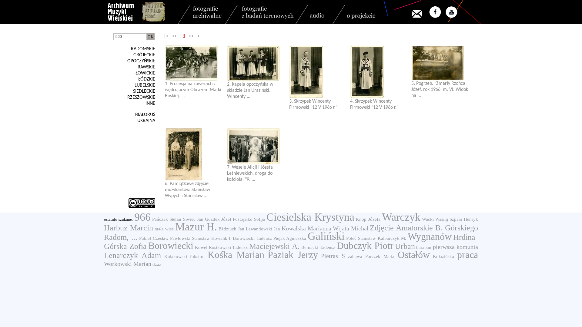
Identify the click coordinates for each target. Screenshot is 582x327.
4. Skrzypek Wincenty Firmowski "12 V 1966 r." (374, 104)
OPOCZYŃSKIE (141, 61)
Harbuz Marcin (128, 227)
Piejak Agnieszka (289, 238)
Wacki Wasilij (435, 219)
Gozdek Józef (218, 219)
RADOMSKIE (143, 49)
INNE (150, 103)
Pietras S (333, 256)
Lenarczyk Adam (132, 255)
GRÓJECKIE (144, 55)
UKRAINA (146, 120)
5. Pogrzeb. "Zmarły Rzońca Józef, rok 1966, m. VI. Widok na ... (439, 89)
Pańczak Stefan (166, 219)
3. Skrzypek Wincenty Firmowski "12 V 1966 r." (313, 104)
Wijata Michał (351, 228)
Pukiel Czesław (153, 238)
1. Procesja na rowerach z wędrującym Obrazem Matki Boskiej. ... (193, 89)
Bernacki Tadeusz (318, 247)
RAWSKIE (146, 67)
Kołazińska (443, 256)
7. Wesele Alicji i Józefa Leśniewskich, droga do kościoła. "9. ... (250, 173)
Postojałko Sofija (249, 219)
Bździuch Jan (231, 228)
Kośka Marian (236, 254)
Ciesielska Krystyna (310, 217)
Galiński (326, 236)
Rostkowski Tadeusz (228, 247)
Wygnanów (430, 236)
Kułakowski (175, 256)
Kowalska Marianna (306, 228)
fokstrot (197, 256)
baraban (423, 247)
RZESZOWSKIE (141, 97)
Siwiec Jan (193, 219)
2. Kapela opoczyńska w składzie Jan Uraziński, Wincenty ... (250, 90)
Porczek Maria (379, 256)
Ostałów (414, 254)
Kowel (201, 247)
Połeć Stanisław (361, 238)
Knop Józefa (368, 219)
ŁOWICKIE (145, 73)
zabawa (355, 256)
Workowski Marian (127, 263)
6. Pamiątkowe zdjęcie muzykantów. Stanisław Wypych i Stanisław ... (187, 189)
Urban (405, 246)
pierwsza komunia (455, 246)
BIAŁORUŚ (145, 114)
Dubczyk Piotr (365, 245)
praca (467, 254)
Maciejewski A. (274, 246)
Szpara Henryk (464, 219)
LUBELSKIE (145, 85)
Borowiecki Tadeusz (252, 238)
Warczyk (401, 217)
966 (142, 217)
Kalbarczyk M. (392, 238)
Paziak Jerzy (293, 254)
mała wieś (164, 228)
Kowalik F (221, 238)
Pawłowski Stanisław (190, 238)
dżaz (156, 264)
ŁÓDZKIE (146, 79)
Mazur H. (196, 227)
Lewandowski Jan (263, 228)
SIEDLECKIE (144, 91)
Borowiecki (170, 245)
